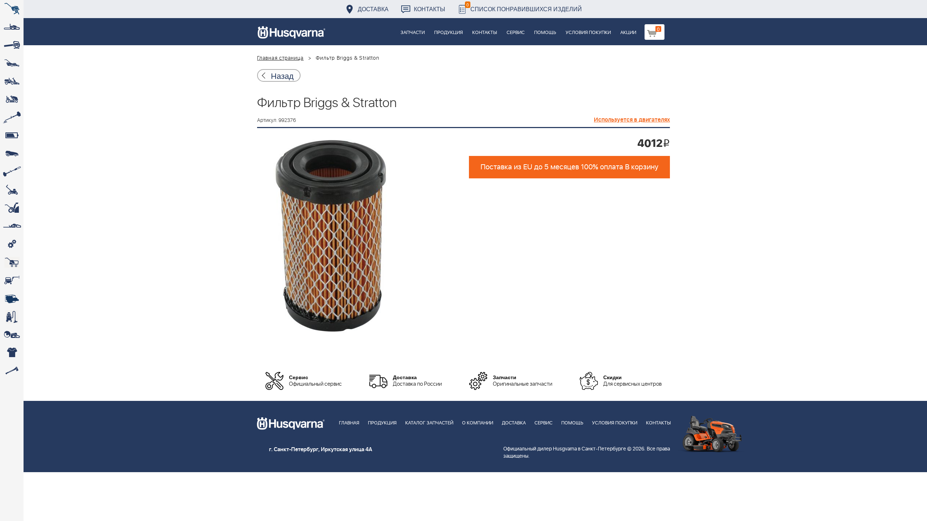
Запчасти (412, 32)
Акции (628, 32)
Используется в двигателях (632, 119)
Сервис (516, 32)
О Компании (477, 423)
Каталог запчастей (429, 423)
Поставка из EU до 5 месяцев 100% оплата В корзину (569, 167)
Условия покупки (588, 32)
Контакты (429, 9)
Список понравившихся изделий (524, 7)
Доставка (373, 9)
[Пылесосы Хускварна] (12, 317)
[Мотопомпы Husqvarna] (12, 298)
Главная (349, 423)
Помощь (545, 32)
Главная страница (280, 58)
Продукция (448, 32)
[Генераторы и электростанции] (12, 262)
